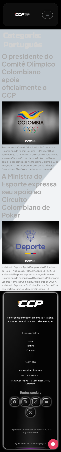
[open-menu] (47, 15)
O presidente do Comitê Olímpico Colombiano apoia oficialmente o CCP (28, 75)
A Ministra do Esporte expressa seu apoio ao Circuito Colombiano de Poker (29, 195)
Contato (30, 350)
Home (30, 341)
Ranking (30, 346)
